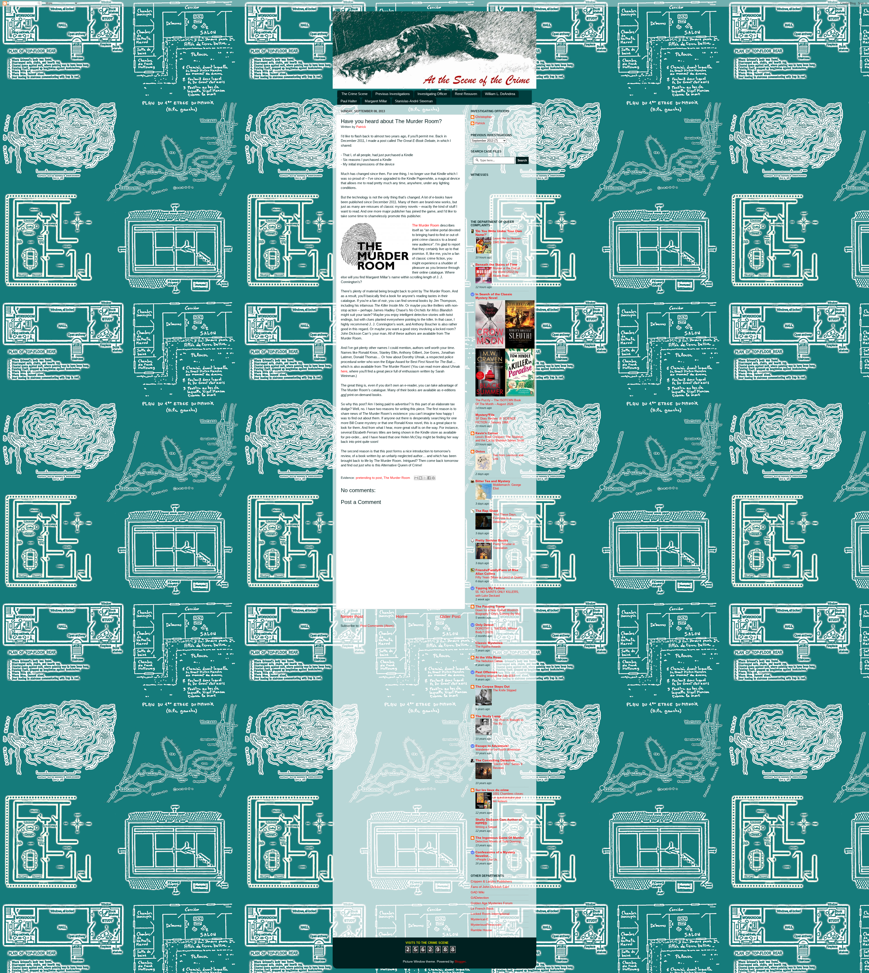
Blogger (460, 961)
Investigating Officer (432, 94)
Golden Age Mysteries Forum (492, 903)
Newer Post (352, 616)
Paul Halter (349, 101)
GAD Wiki (477, 892)
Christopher (483, 117)
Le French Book (482, 908)
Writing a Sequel (486, 827)
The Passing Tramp (490, 606)
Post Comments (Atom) (377, 625)
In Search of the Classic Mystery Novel (493, 296)
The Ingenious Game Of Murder (499, 837)
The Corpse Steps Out (492, 686)
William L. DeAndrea (500, 94)
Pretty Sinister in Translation (504, 546)
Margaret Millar (376, 101)
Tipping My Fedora (490, 588)
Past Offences (486, 672)
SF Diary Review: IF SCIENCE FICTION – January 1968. (495, 420)
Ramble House (481, 930)
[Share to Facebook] (429, 478)
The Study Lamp (488, 716)
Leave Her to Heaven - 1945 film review (507, 240)
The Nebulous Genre (488, 661)
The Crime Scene (354, 94)
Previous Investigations (392, 94)
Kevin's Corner (486, 433)
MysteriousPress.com (486, 924)
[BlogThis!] (420, 478)
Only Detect (484, 625)
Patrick (480, 123)
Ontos (480, 451)
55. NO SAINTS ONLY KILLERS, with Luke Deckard (497, 593)
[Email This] (416, 478)
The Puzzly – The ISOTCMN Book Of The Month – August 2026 (498, 402)
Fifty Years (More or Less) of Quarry (499, 577)
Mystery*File (484, 415)
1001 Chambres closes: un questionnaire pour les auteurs (508, 797)
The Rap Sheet (486, 511)
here (344, 371)
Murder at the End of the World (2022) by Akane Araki (506, 272)
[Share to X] (425, 478)
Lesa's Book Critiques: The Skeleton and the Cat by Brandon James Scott (499, 438)
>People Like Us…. (488, 859)
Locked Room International (490, 914)
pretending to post (369, 477)
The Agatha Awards (488, 646)
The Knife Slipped (504, 690)
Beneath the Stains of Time (496, 264)
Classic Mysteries (489, 643)
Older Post (450, 616)
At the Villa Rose (488, 657)
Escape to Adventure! (492, 746)
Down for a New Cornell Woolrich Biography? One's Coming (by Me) (497, 612)
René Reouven (466, 94)
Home (402, 616)
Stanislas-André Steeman (414, 101)
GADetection (480, 897)
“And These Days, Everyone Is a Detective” (505, 518)
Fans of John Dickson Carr (490, 887)
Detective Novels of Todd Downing (497, 841)
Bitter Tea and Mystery (492, 481)
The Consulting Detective (495, 760)
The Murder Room (425, 225)
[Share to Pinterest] (433, 478)
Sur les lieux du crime (492, 790)
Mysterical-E (479, 919)
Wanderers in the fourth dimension (497, 749)
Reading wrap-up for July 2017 (495, 675)
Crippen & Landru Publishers (491, 881)
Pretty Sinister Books (491, 540)
